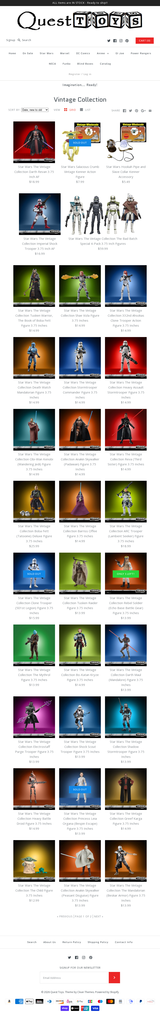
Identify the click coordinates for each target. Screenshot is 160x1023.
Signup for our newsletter (80, 967)
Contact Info (124, 942)
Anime (103, 53)
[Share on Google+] (143, 110)
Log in (87, 74)
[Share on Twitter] (130, 110)
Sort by (14, 110)
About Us (49, 942)
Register (75, 74)
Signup (10, 40)
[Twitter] (108, 40)
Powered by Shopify (107, 992)
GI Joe (120, 53)
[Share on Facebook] (124, 110)
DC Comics (83, 53)
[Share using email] (150, 110)
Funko (67, 63)
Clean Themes (85, 992)
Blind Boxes (85, 63)
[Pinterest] (127, 40)
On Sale (28, 53)
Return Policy (71, 942)
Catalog (105, 63)
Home (12, 53)
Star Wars (47, 53)
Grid (73, 110)
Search (32, 942)
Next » (98, 916)
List (88, 110)
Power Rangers (141, 53)
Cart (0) (144, 40)
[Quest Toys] (80, 13)
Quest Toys (57, 992)
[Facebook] (114, 40)
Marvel (65, 53)
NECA (52, 63)
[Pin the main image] (136, 110)
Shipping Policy (98, 942)
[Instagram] (120, 40)
